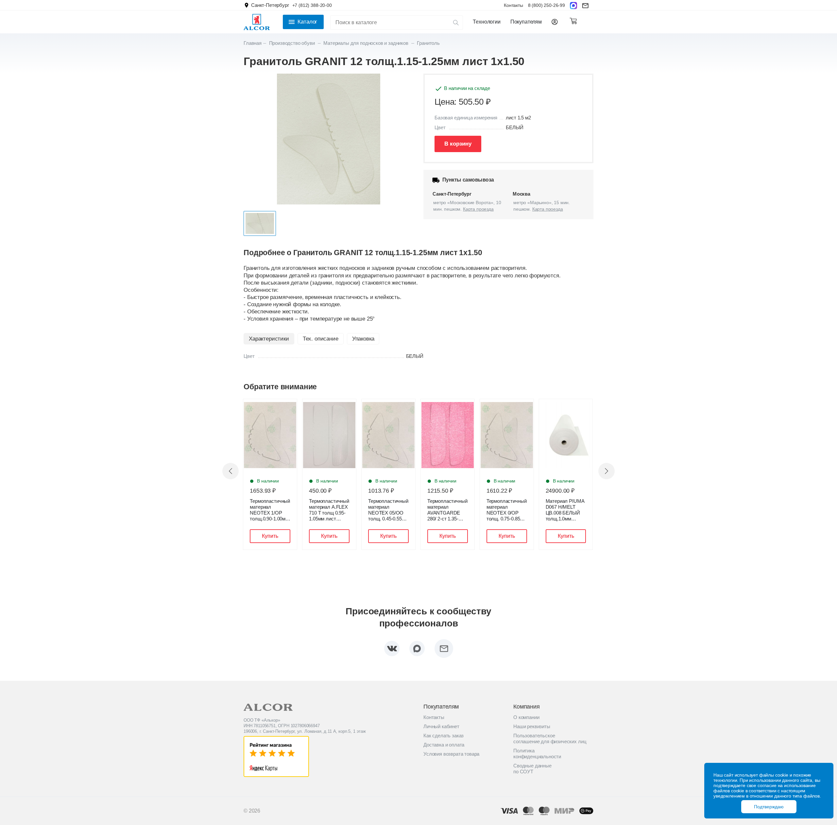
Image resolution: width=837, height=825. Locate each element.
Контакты (513, 5)
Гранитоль (428, 43)
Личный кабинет (441, 726)
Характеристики (269, 339)
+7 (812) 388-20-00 (312, 5)
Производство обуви (292, 43)
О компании (526, 717)
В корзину (457, 144)
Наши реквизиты (531, 726)
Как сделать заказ (443, 735)
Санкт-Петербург (270, 5)
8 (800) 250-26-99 (546, 5)
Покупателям (526, 22)
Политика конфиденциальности (537, 753)
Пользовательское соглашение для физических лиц (549, 738)
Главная (253, 43)
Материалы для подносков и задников (366, 43)
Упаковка (363, 339)
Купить (270, 536)
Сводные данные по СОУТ (532, 768)
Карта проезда (478, 209)
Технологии (486, 22)
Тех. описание (320, 339)
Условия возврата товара (451, 754)
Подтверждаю (769, 806)
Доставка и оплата (443, 744)
